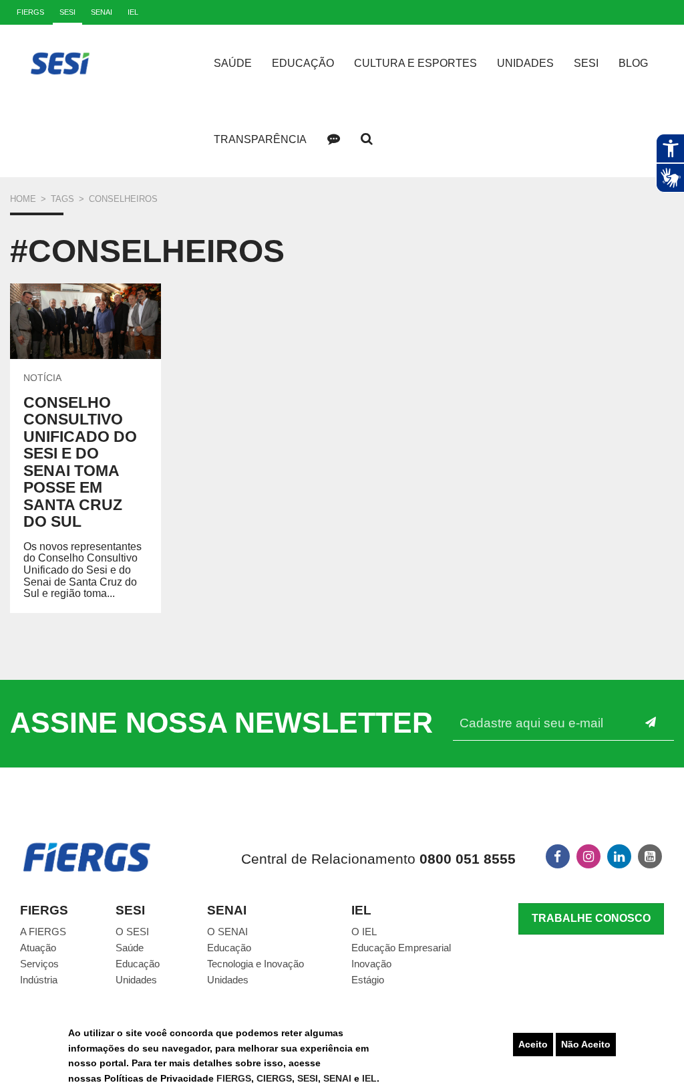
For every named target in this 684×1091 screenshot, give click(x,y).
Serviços (39, 963)
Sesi (586, 63)
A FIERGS (43, 931)
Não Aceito (586, 1044)
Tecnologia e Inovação (255, 963)
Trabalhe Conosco (591, 918)
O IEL (364, 931)
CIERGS (274, 1078)
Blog (633, 63)
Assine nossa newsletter (221, 723)
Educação (303, 63)
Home (23, 199)
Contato (333, 139)
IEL (369, 1078)
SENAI (338, 1078)
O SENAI (227, 931)
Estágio (367, 979)
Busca (366, 139)
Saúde (233, 63)
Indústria (38, 979)
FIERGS (233, 1078)
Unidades (525, 63)
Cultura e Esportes (415, 63)
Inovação (371, 963)
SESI (307, 1078)
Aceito (533, 1044)
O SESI (132, 931)
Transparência (260, 139)
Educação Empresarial (401, 947)
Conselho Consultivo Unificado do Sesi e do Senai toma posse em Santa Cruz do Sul (80, 462)
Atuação (38, 947)
